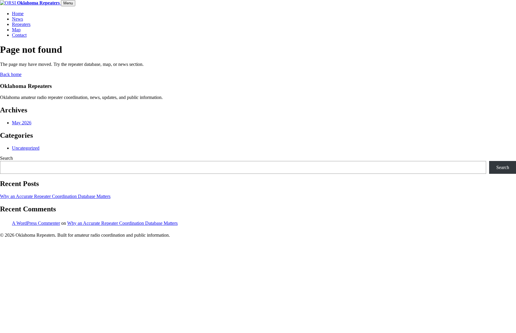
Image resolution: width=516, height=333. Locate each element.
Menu (68, 3)
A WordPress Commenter (36, 223)
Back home (11, 74)
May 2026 (21, 122)
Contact (19, 35)
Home (18, 13)
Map (16, 29)
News (17, 18)
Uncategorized (25, 148)
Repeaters (21, 24)
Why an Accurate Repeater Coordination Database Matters (55, 196)
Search (6, 158)
